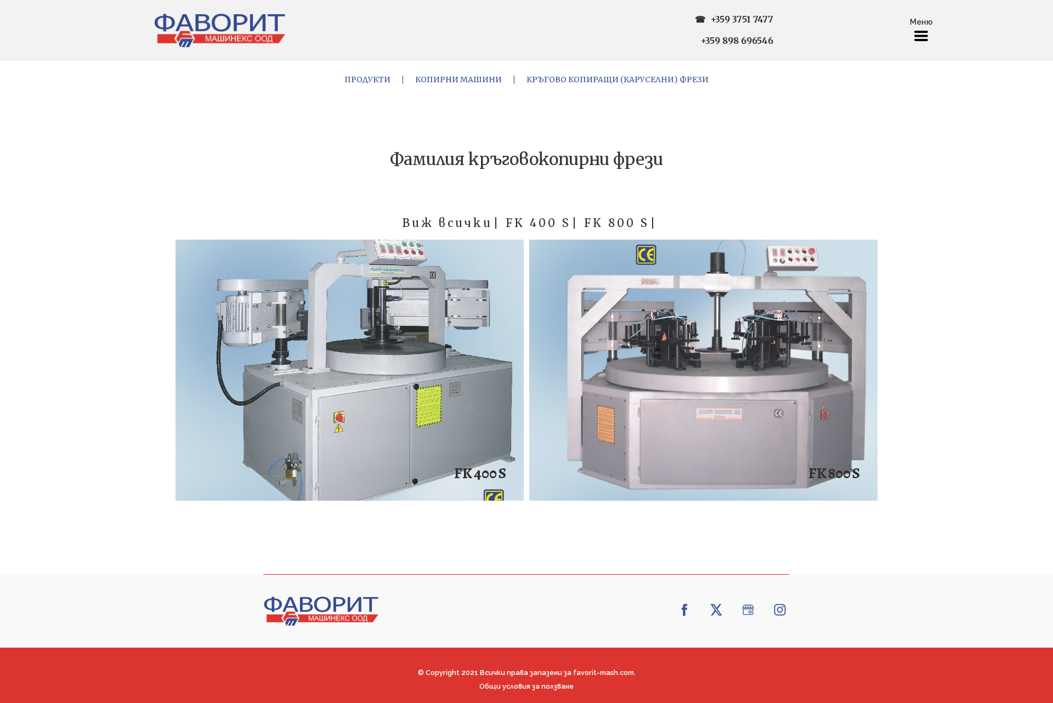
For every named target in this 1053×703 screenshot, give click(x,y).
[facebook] (684, 610)
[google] (748, 610)
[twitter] (716, 610)
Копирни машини (458, 79)
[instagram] (780, 610)
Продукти (367, 79)
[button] (921, 36)
